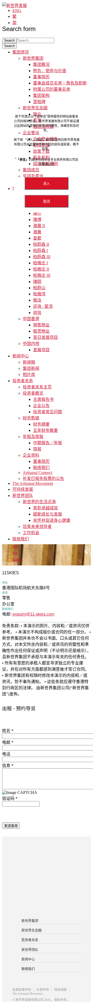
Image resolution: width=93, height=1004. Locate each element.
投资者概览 (33, 393)
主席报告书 (43, 399)
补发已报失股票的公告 (43, 478)
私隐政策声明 (21, 990)
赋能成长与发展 (47, 514)
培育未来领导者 (37, 526)
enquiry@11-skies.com (33, 614)
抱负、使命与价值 (49, 70)
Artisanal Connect (37, 472)
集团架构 (41, 95)
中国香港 (31, 319)
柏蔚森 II (41, 244)
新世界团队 (22, 495)
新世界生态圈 (31, 930)
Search (9, 46)
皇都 (37, 238)
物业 (15, 553)
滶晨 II (39, 226)
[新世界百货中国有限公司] (46, 898)
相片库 (29, 374)
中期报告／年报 (47, 443)
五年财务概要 (45, 430)
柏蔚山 (39, 288)
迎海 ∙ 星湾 (43, 306)
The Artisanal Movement (32, 483)
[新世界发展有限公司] (46, 857)
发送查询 (11, 826)
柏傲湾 (39, 294)
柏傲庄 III (41, 275)
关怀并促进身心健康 (51, 520)
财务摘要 (41, 424)
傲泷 (37, 300)
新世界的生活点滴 (39, 502)
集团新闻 (31, 368)
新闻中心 (20, 356)
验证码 (10, 798)
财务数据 (31, 418)
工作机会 (31, 533)
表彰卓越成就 (45, 508)
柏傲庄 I (40, 263)
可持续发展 (22, 489)
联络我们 (41, 467)
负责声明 (42, 990)
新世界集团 (33, 58)
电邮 (7, 742)
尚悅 (37, 312)
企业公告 (41, 405)
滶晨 (37, 232)
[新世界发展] (14, 5)
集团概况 (41, 64)
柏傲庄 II (41, 269)
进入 (46, 184)
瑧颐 (37, 281)
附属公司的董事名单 (51, 89)
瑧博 (37, 219)
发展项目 (41, 350)
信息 (7, 765)
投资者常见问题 (47, 412)
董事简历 (41, 77)
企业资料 (31, 455)
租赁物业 (41, 331)
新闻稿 (29, 362)
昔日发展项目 (45, 337)
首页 (15, 546)
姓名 (7, 731)
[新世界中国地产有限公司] (46, 877)
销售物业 (41, 325)
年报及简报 (33, 436)
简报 (37, 449)
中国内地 (31, 343)
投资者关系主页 (37, 387)
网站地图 (60, 990)
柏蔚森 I (40, 250)
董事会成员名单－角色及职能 (60, 83)
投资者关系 (22, 381)
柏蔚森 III (41, 257)
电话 (6, 754)
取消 (46, 201)
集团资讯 (20, 52)
